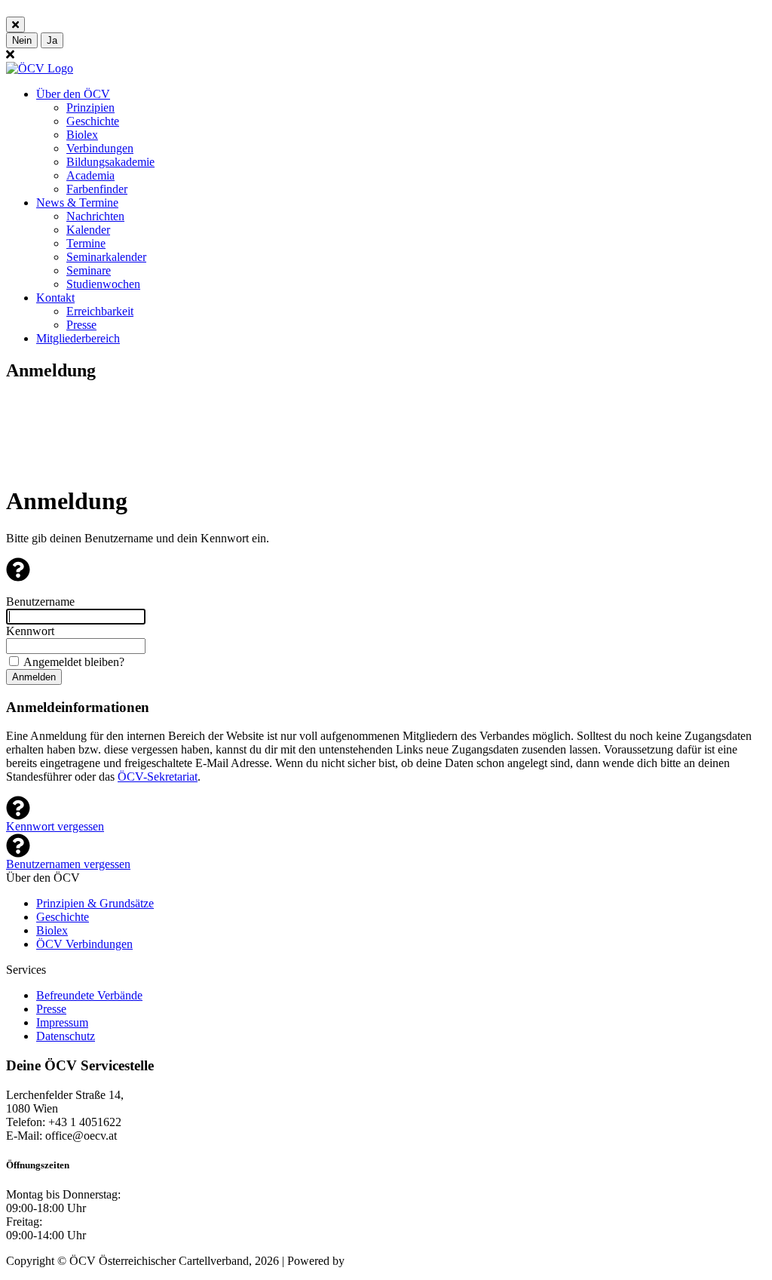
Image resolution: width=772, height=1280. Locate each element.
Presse (81, 324)
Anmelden (34, 677)
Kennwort (30, 631)
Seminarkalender (106, 256)
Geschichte (92, 121)
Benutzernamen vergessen (68, 864)
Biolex (82, 134)
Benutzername (40, 601)
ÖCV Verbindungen (84, 944)
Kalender (88, 229)
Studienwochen (103, 284)
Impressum (62, 1022)
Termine (86, 243)
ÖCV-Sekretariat (158, 776)
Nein (22, 40)
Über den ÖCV (73, 93)
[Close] (15, 24)
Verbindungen (99, 148)
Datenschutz (65, 1036)
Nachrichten (95, 216)
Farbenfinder (96, 189)
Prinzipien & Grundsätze (95, 903)
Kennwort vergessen (55, 826)
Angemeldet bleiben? (73, 661)
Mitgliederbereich (78, 338)
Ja (52, 40)
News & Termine (77, 202)
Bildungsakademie (110, 161)
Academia (90, 175)
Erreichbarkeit (99, 311)
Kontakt (55, 297)
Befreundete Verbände (89, 995)
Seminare (88, 270)
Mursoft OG (377, 1260)
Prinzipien (90, 107)
